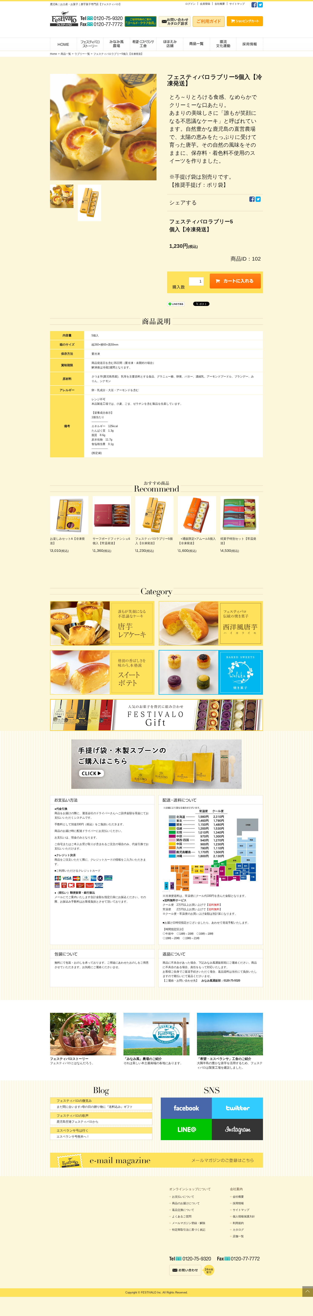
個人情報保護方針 (244, 1216)
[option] (64, 196)
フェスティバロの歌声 (73, 1115)
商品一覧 (66, 53)
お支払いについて (183, 1196)
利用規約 (238, 1223)
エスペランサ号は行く (73, 1130)
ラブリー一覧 (82, 53)
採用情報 (238, 1203)
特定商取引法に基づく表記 (188, 1229)
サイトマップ (237, 3)
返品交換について (183, 1209)
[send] (235, 281)
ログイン (190, 3)
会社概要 (220, 3)
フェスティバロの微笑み (74, 1100)
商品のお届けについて (186, 1203)
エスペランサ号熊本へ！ (73, 1136)
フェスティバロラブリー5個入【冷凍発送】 (118, 53)
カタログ (238, 1229)
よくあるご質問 (181, 1216)
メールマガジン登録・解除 (188, 1223)
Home (53, 53)
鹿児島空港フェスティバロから (77, 1121)
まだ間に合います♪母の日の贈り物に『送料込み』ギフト (95, 1106)
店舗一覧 (238, 1236)
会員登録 (205, 3)
